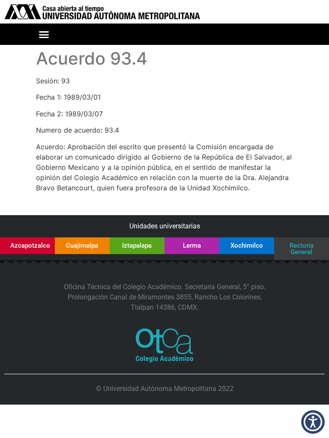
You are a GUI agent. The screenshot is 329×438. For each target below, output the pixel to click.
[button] (44, 34)
